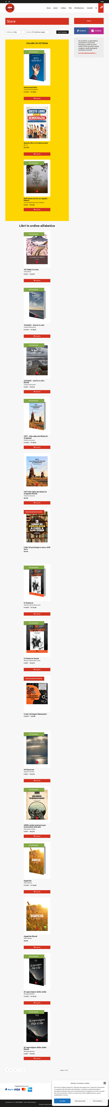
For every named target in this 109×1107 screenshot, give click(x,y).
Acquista (37, 98)
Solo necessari (80, 1101)
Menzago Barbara (29, 994)
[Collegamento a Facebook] (6, 1)
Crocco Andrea (39, 202)
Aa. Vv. (26, 145)
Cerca (89, 21)
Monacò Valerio (28, 605)
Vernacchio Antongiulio (31, 89)
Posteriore (103, 548)
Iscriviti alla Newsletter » (87, 53)
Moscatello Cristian (29, 829)
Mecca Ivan (37, 605)
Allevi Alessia (28, 882)
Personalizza (97, 1101)
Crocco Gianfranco (29, 202)
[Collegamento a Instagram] (9, 1)
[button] (105, 1083)
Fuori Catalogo (62, 32)
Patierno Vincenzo (29, 440)
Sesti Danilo (27, 271)
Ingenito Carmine (29, 771)
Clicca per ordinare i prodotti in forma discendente (23, 32)
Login (102, 1)
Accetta (62, 1101)
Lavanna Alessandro (30, 327)
